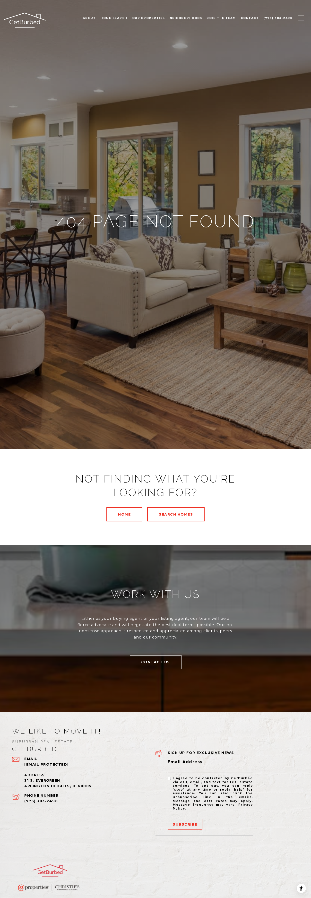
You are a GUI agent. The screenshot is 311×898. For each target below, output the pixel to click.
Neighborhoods (186, 18)
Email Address (185, 762)
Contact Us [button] (155, 662)
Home (124, 514)
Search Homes (176, 514)
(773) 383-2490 (41, 801)
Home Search (114, 18)
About (89, 18)
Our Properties (148, 18)
